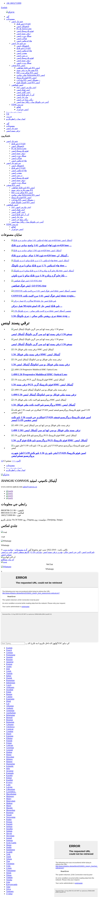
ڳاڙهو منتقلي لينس (21, 552)
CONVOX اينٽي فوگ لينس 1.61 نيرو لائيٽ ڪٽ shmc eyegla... (43, 295)
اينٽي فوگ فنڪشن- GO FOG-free (28, 285)
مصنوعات (10, 19)
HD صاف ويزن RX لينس (27, 73)
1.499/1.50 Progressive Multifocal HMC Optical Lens (39, 374)
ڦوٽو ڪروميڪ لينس (25, 58)
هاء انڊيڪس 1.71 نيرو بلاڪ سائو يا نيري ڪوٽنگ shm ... (39, 265)
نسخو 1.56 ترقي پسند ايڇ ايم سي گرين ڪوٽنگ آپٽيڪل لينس (41, 334)
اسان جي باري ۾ (14, 112)
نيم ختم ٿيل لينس (18, 43)
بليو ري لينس (6, 552)
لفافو (18, 107)
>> (13, 461)
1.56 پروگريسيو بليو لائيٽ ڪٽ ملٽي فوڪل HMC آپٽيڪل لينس (43, 404)
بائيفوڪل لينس (22, 26)
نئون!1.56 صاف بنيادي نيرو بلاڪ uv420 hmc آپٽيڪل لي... (40, 255)
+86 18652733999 (13, 3)
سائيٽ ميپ (8, 550)
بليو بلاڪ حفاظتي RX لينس (28, 68)
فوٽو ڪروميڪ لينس (25, 31)
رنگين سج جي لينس (24, 100)
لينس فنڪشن (17, 85)
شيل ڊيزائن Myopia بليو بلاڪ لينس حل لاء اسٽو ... (36, 306)
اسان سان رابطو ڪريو (15, 119)
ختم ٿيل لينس (17, 21)
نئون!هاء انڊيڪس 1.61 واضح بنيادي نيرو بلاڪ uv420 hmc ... (41, 245)
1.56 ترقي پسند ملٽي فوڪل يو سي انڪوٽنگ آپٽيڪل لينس (40, 364)
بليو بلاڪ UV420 (23, 24)
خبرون (9, 116)
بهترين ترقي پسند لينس (53, 552)
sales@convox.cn (30, 487)
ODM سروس (17, 104)
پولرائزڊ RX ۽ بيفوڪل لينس (28, 80)
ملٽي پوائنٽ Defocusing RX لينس (30, 75)
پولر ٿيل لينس (22, 97)
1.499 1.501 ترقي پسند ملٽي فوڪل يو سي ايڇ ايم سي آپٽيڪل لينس (45, 430)
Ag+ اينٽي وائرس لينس (26, 87)
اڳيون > (17, 461)
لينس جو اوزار (22, 109)
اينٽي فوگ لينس (23, 90)
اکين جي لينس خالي (72, 552)
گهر (7, 16)
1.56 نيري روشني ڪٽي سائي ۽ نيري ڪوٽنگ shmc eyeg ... (40, 316)
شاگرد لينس (21, 38)
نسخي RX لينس (18, 65)
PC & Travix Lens (23, 29)
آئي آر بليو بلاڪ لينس (25, 95)
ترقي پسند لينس (23, 33)
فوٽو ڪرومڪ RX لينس (26, 78)
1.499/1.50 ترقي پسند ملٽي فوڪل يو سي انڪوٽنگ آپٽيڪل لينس (43, 394)
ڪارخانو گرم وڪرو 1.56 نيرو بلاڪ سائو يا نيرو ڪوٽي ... (39, 275)
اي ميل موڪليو (7, 559)
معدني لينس (21, 53)
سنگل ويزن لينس (23, 36)
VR (7, 114)
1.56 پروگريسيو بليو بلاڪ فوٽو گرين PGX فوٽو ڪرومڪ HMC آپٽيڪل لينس (49, 440)
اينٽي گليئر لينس (23, 92)
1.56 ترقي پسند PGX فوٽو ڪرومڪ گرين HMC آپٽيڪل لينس (42, 384)
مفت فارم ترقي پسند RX (27, 70)
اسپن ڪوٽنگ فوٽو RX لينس (28, 82)
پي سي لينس (22, 55)
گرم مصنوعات (21, 550)
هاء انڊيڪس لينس (24, 41)
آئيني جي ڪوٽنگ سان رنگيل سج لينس (32, 102)
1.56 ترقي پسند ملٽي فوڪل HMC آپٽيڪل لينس (35, 354)
